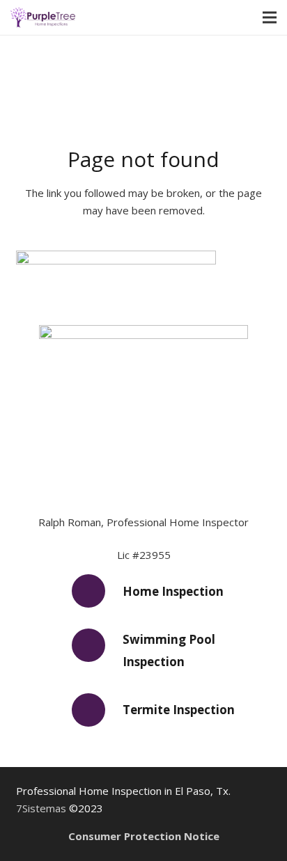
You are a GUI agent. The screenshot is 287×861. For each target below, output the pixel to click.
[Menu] (269, 17)
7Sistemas (41, 808)
